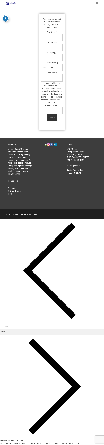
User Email (52, 73)
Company (51, 53)
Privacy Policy (14, 191)
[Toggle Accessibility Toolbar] (6, 18)
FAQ (10, 194)
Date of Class (52, 63)
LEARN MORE (14, 174)
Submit (52, 117)
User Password (52, 105)
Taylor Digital (32, 214)
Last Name (52, 42)
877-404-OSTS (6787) (79, 157)
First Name (52, 32)
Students (12, 188)
